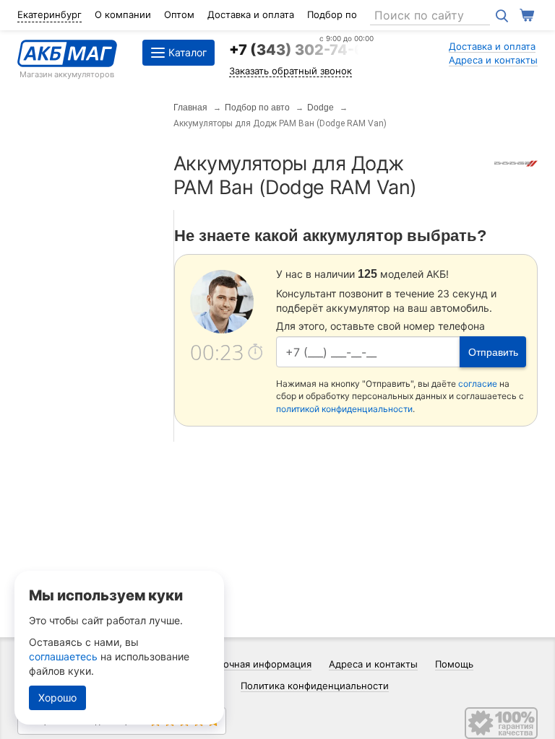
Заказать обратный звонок (290, 70)
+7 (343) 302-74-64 (301, 49)
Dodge (320, 107)
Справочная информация (253, 664)
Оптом (179, 14)
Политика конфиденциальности (315, 685)
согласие (477, 383)
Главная (190, 107)
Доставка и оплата (250, 14)
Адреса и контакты (493, 60)
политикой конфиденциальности (344, 408)
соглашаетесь (63, 656)
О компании (123, 14)
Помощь (454, 664)
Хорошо (57, 697)
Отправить (493, 352)
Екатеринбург (49, 14)
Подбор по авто (257, 107)
